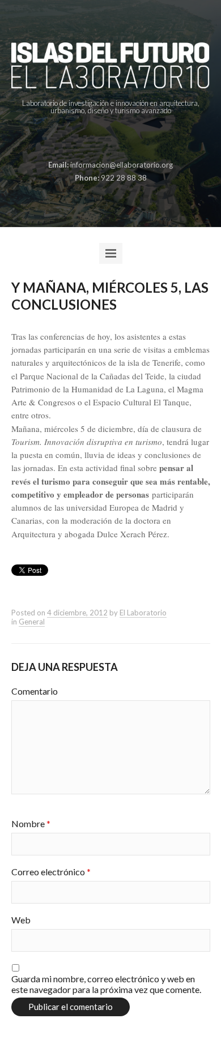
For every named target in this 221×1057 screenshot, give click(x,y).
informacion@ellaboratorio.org (121, 164)
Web (21, 919)
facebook (83, 138)
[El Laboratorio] (110, 65)
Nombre (30, 823)
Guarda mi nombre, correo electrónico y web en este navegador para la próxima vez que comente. (106, 984)
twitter (118, 138)
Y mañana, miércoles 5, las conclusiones (110, 296)
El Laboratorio (143, 612)
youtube (136, 138)
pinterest (101, 138)
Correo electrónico (51, 871)
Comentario (34, 691)
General (32, 621)
